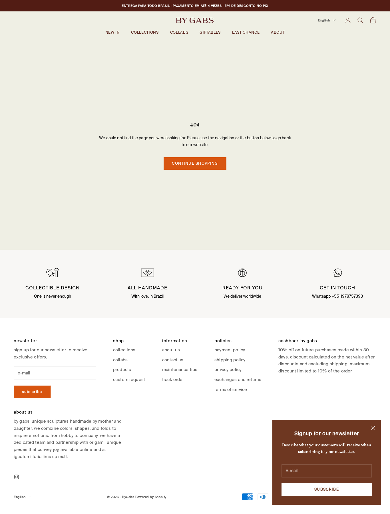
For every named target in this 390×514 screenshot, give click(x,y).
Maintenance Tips (179, 369)
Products (122, 369)
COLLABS (179, 32)
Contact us (172, 359)
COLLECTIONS (144, 32)
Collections (124, 349)
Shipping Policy (229, 359)
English (324, 20)
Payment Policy (229, 349)
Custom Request (129, 379)
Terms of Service (230, 389)
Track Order (173, 379)
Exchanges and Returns (237, 379)
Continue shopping (195, 163)
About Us (171, 349)
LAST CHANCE (246, 32)
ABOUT (278, 32)
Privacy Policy (228, 369)
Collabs (120, 359)
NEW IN (112, 32)
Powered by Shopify (150, 497)
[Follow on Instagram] (16, 477)
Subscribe (326, 489)
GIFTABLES (210, 32)
